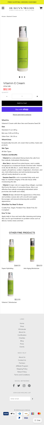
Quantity (5, 92)
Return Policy (22, 372)
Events (22, 347)
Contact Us (22, 360)
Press (22, 344)
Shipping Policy (22, 369)
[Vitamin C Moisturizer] (11, 284)
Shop (22, 326)
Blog (22, 341)
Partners (22, 363)
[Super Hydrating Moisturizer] (11, 250)
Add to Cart (22, 103)
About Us (22, 332)
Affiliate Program (22, 366)
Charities (22, 338)
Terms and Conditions (22, 375)
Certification (22, 335)
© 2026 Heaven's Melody (22, 410)
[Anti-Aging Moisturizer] (33, 250)
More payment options (22, 115)
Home (4, 16)
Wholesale (22, 329)
